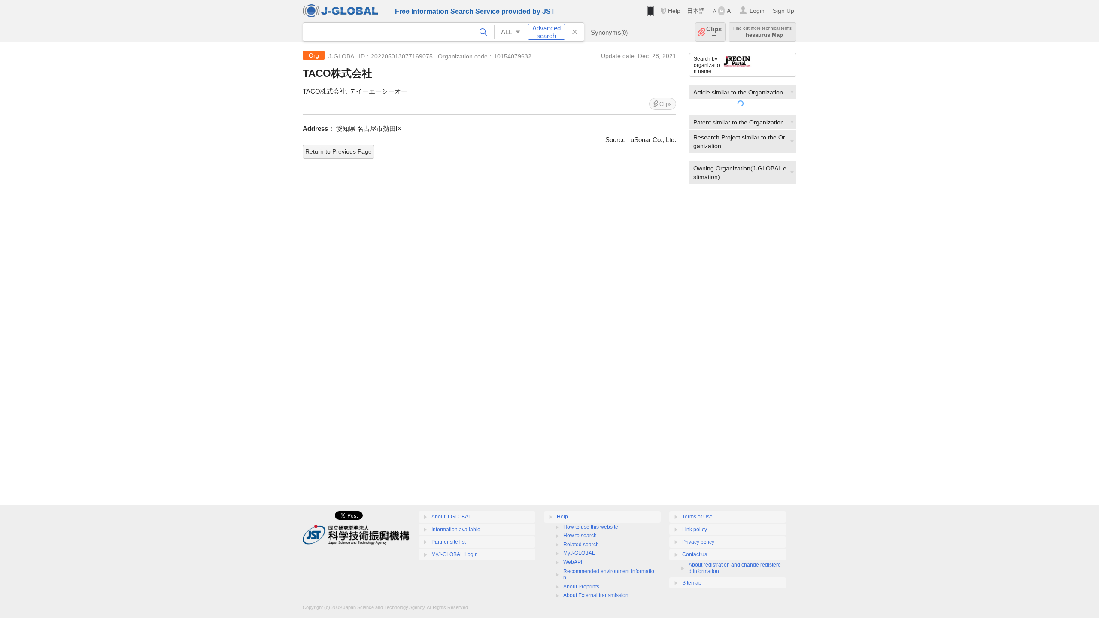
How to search (580, 536)
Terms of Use (697, 517)
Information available (455, 530)
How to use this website (590, 527)
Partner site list (448, 542)
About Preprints (581, 587)
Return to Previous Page (338, 151)
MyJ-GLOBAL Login (454, 554)
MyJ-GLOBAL (579, 553)
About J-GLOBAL (451, 517)
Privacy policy (698, 542)
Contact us (694, 554)
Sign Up (783, 10)
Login (757, 10)
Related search (581, 545)
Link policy (694, 530)
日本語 (696, 10)
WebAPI (572, 562)
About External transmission (595, 595)
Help (674, 10)
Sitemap (691, 583)
